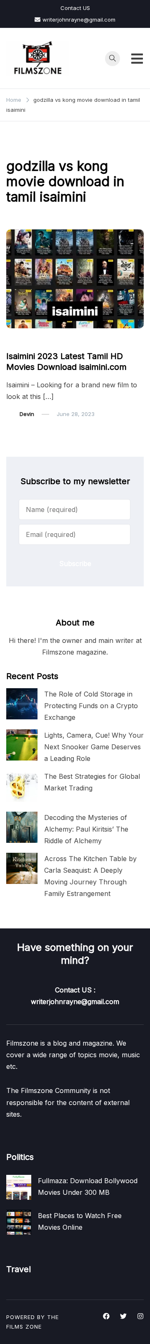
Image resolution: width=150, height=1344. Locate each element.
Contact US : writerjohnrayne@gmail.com (75, 996)
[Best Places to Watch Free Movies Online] (18, 1222)
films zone (24, 1326)
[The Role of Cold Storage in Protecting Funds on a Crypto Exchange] (22, 703)
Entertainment (29, 340)
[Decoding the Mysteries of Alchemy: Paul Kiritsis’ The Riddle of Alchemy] (22, 827)
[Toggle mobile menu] (137, 58)
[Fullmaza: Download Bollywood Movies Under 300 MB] (18, 1187)
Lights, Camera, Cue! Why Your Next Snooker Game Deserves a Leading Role (94, 747)
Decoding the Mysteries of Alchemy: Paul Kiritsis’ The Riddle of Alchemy (86, 829)
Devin (27, 414)
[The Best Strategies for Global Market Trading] (22, 786)
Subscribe (75, 563)
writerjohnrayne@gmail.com (78, 19)
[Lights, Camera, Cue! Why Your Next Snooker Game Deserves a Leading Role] (22, 745)
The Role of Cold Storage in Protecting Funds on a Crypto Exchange (91, 705)
